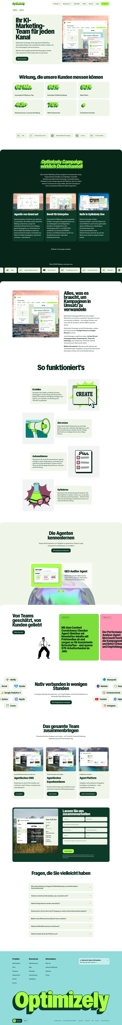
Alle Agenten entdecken (61, 550)
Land (88, 835)
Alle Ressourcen (33, 963)
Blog (30, 967)
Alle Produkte (16, 963)
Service (14, 983)
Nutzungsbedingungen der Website (69, 1020)
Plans (14, 967)
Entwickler (77, 4)
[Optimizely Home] (18, 3)
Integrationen (16, 975)
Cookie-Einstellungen (105, 1020)
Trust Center (87, 1020)
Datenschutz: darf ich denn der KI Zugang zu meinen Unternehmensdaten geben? (61, 911)
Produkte (56, 4)
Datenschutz (81, 1020)
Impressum (97, 1020)
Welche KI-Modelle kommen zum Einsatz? (61, 926)
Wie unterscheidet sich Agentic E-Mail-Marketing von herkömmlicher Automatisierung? (61, 887)
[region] (61, 637)
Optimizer (48, 971)
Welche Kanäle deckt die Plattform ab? (61, 933)
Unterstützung (33, 975)
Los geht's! (105, 4)
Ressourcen (66, 4)
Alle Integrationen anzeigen (61, 702)
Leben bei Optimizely (51, 967)
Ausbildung (32, 979)
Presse (47, 975)
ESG (92, 1020)
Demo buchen (22, 59)
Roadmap (15, 971)
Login (97, 4)
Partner (91, 4)
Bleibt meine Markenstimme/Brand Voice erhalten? (61, 918)
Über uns (48, 963)
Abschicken (68, 851)
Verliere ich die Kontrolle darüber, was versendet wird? (61, 895)
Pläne (84, 4)
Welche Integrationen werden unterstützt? (61, 903)
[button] (78, 637)
